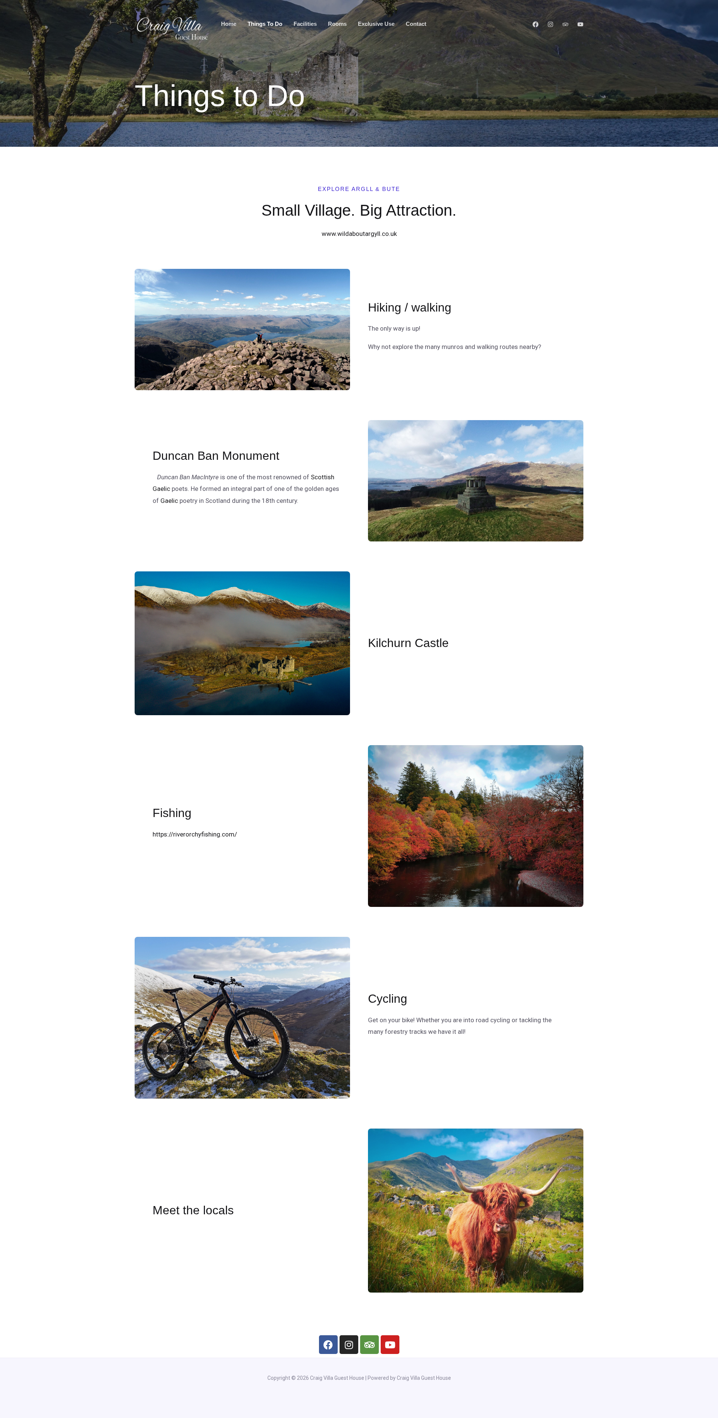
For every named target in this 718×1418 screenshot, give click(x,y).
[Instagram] (550, 24)
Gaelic (169, 500)
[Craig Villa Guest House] (171, 23)
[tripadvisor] (565, 24)
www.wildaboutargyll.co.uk (359, 233)
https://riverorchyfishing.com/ (195, 834)
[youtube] (580, 24)
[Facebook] (535, 24)
